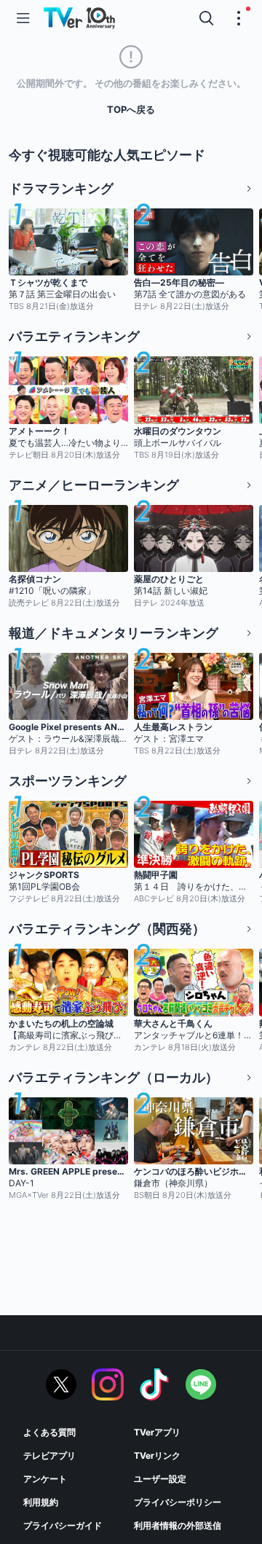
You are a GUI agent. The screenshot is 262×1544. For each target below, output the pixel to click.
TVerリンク (157, 1455)
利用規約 (40, 1502)
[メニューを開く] (23, 18)
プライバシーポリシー (177, 1502)
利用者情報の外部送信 (177, 1525)
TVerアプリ (157, 1432)
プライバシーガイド (62, 1525)
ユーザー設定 (160, 1478)
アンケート (45, 1478)
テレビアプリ (49, 1455)
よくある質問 (49, 1432)
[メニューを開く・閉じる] (238, 18)
